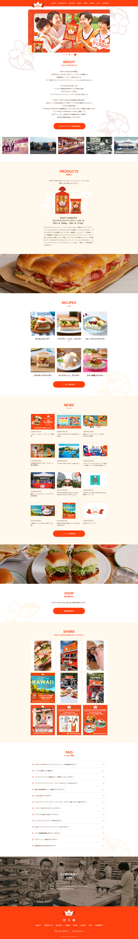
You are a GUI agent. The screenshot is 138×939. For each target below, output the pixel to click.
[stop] (75, 54)
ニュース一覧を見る (69, 534)
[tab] (66, 54)
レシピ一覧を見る (69, 384)
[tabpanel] (69, 31)
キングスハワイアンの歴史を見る (69, 126)
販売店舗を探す (69, 611)
